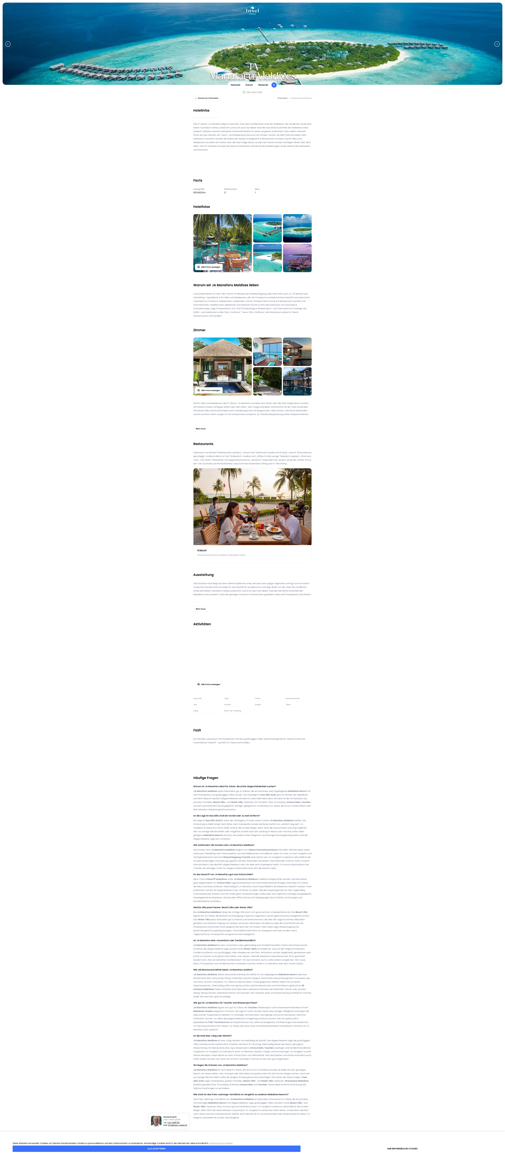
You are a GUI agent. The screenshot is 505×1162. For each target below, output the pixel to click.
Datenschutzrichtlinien (221, 1143)
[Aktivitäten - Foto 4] (267, 675)
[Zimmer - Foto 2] (267, 352)
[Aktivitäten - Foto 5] (297, 675)
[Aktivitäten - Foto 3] (297, 646)
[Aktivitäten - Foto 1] (222, 661)
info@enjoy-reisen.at (177, 1125)
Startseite (282, 98)
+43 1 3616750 (173, 1122)
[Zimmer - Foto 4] (267, 381)
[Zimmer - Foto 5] (297, 381)
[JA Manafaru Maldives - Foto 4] (267, 258)
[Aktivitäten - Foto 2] (267, 646)
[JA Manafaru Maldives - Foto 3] (297, 228)
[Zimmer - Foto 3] (297, 352)
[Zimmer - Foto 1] (222, 367)
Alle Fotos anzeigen (210, 267)
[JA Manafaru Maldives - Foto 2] (267, 228)
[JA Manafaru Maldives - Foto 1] (222, 243)
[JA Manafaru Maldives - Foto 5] (297, 258)
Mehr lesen (201, 429)
